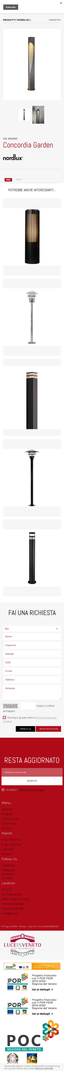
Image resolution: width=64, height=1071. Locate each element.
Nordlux (23, 20)
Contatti (7, 828)
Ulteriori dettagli (44, 1068)
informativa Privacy (31, 790)
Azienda (7, 809)
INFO (18, 179)
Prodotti (9, 20)
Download (8, 823)
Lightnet (7, 849)
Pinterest (7, 874)
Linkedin (7, 878)
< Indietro (54, 20)
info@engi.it (9, 913)
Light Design (10, 818)
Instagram (8, 870)
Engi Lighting (10, 844)
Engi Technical (11, 839)
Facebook (8, 865)
